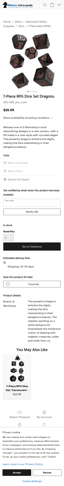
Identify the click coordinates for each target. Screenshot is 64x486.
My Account (44, 417)
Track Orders (20, 429)
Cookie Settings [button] (32, 481)
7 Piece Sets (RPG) (39, 26)
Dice (21, 26)
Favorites (44, 429)
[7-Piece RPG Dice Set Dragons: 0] (32, 60)
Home (7, 21)
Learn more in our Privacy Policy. (22, 464)
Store (18, 21)
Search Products (19, 417)
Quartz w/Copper (18, 179)
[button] (18, 5)
